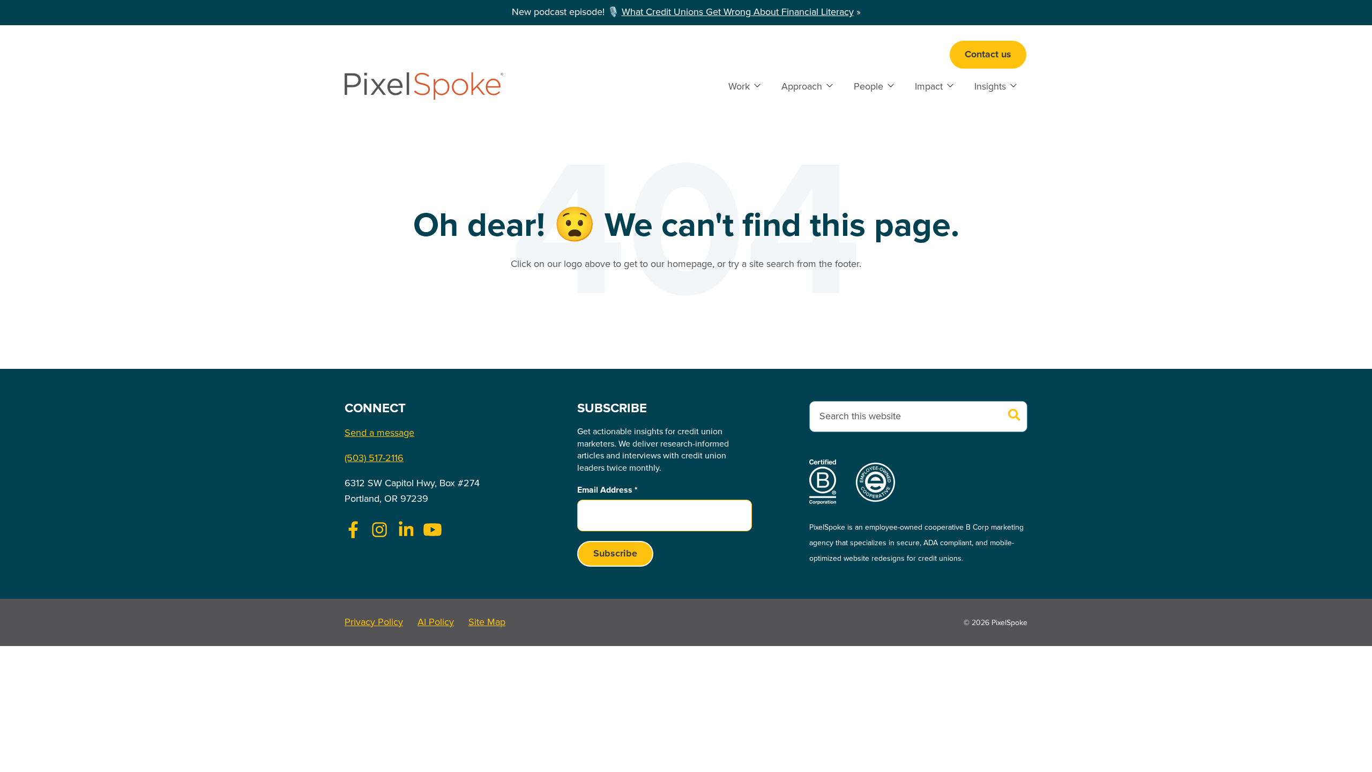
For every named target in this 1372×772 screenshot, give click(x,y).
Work (739, 87)
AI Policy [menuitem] (435, 622)
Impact (929, 87)
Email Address (607, 490)
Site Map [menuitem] (486, 622)
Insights (990, 87)
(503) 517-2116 (374, 458)
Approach (801, 87)
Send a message (379, 433)
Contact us (988, 55)
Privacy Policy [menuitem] (374, 622)
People (868, 87)
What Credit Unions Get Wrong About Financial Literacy (738, 12)
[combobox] (918, 417)
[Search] (1014, 416)
